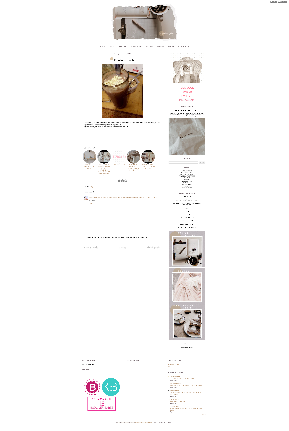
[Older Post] (153, 249)
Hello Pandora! (175, 384)
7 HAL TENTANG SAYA (187, 217)
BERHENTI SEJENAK (186, 174)
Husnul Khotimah (174, 364)
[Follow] (273, 2)
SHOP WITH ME (136, 47)
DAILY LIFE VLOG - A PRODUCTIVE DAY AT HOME (148, 166)
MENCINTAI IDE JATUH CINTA (187, 110)
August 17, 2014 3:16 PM (148, 197)
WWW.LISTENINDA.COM (143, 422)
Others (170, 367)
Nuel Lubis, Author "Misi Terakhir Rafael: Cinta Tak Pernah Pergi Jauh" (114, 197)
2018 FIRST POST (119, 165)
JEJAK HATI (187, 183)
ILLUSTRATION (183, 47)
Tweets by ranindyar (187, 347)
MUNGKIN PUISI (187, 181)
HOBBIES (149, 47)
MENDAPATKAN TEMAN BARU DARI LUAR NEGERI (186, 385)
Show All (204, 414)
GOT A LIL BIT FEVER (187, 224)
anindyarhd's (174, 391)
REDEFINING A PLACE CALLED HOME (89, 166)
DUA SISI (187, 214)
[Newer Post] (91, 249)
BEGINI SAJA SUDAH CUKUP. (187, 227)
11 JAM (187, 208)
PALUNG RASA (187, 184)
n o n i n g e (174, 399)
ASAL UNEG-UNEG (187, 172)
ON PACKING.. (186, 197)
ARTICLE (187, 186)
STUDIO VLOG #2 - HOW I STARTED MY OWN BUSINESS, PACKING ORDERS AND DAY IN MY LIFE (104, 170)
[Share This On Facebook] (119, 182)
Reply (91, 203)
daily (91, 187)
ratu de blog (174, 406)
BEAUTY (171, 47)
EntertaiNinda (175, 377)
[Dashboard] (282, 2)
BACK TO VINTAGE (187, 221)
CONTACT (122, 47)
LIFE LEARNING (187, 171)
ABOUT (112, 47)
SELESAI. (187, 211)
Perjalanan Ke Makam (177, 401)
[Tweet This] (122, 182)
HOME (102, 47)
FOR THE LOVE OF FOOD (187, 176)
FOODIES (160, 47)
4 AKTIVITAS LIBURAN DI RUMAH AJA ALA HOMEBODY (133, 167)
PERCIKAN (186, 178)
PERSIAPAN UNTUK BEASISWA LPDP (182, 378)
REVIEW (186, 179)
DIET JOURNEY (187, 188)
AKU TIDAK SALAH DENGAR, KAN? (187, 200)
